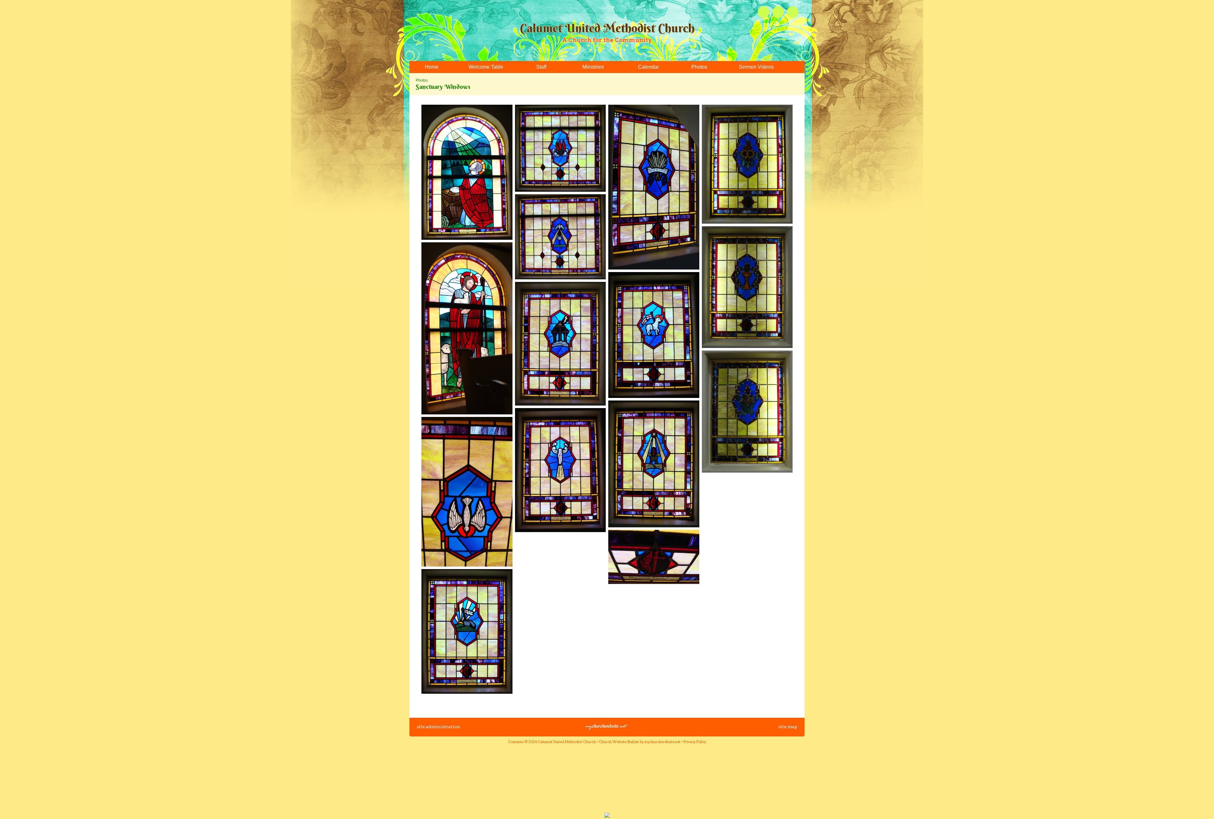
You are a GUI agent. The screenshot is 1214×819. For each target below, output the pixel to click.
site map (787, 726)
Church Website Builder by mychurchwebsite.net (639, 742)
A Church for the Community (607, 40)
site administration (438, 726)
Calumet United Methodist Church (607, 28)
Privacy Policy (694, 742)
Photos (422, 80)
